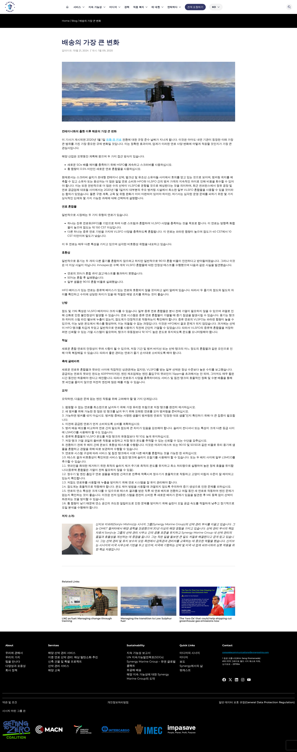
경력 (126, 7)
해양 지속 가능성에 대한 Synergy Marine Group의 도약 (148, 676)
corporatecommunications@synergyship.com (245, 652)
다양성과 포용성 (15, 666)
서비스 (77, 7)
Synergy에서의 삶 (191, 666)
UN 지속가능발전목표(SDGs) (145, 657)
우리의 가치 (12, 657)
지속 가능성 (95, 7)
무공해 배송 (134, 670)
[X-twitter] (230, 680)
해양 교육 (54, 670)
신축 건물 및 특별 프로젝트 (65, 661)
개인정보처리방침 (118, 702)
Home (66, 20)
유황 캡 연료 (114, 139)
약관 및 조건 (9, 702)
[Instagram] (243, 680)
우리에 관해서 (14, 653)
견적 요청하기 (195, 7)
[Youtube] (249, 680)
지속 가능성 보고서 (139, 653)
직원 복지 (138, 7)
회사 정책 (11, 670)
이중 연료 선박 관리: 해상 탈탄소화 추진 (73, 657)
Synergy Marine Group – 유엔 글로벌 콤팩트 (151, 663)
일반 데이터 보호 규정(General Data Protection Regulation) (257, 702)
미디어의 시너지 (190, 653)
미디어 (113, 7)
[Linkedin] (236, 680)
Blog (74, 20)
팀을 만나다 (12, 661)
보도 (182, 661)
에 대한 (155, 7)
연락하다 (172, 7)
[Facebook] (224, 680)
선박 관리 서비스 (58, 666)
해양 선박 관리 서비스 (61, 653)
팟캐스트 (185, 670)
